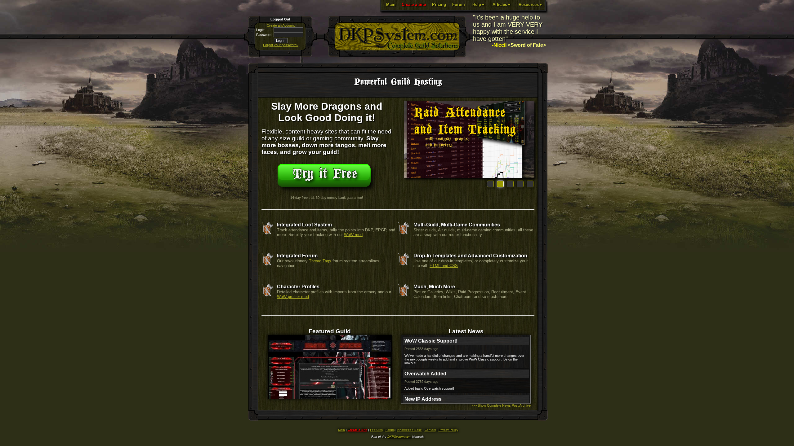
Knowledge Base (409, 429)
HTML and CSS (444, 265)
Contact (430, 429)
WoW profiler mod (293, 296)
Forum (458, 4)
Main (390, 4)
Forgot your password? (280, 45)
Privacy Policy (448, 429)
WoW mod (353, 234)
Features (376, 429)
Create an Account (281, 25)
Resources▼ (531, 4)
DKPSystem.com (399, 436)
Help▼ (478, 4)
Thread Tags (320, 261)
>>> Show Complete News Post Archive (501, 405)
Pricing (439, 4)
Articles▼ (502, 4)
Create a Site (414, 4)
